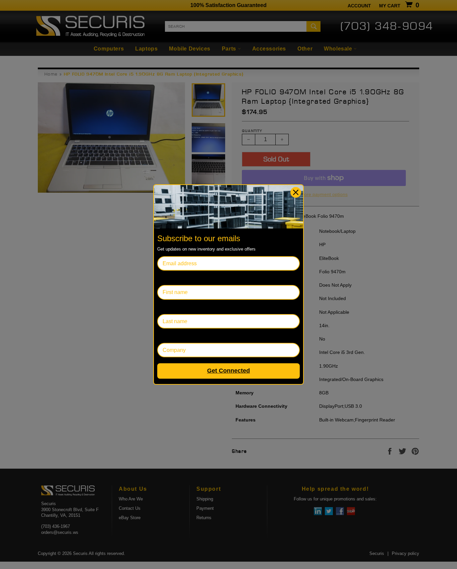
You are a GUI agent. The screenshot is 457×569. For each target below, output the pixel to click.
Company (168, 336)
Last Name (170, 307)
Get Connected (228, 370)
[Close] (296, 192)
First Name (170, 278)
